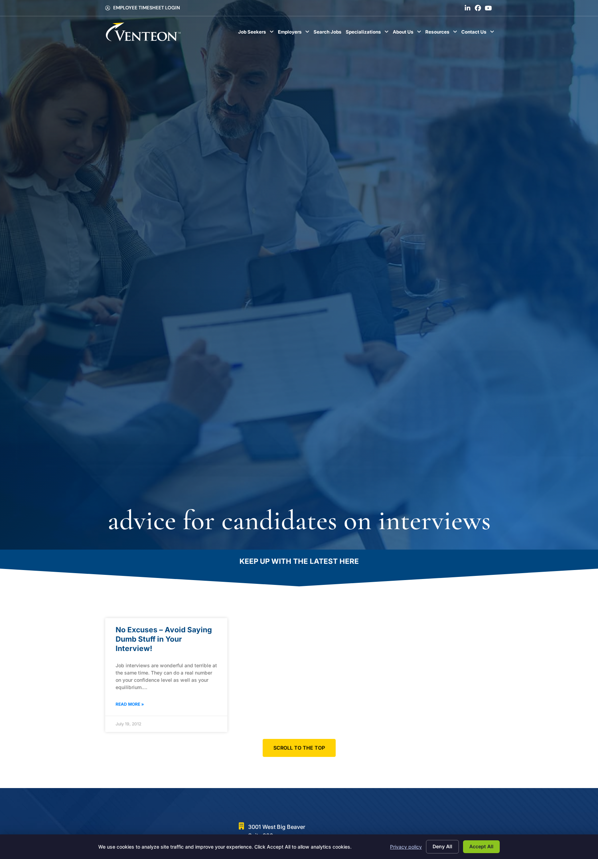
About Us (408, 33)
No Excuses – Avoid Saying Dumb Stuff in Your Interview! (164, 639)
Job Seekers (257, 33)
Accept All (481, 846)
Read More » (130, 704)
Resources (442, 33)
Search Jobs (329, 33)
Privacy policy (406, 847)
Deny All (442, 846)
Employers (294, 33)
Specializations (368, 33)
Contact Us (478, 33)
